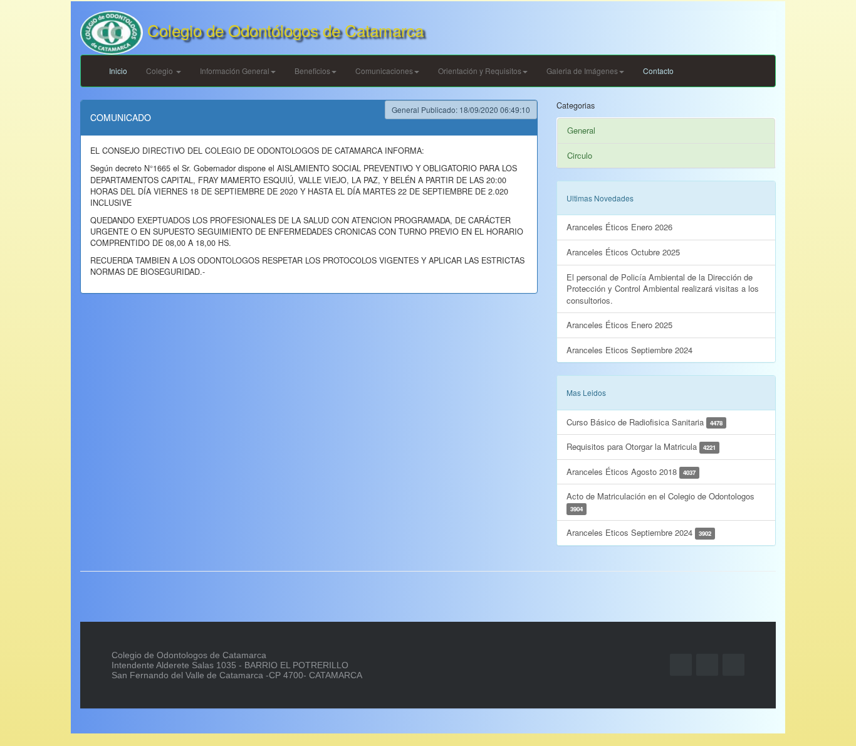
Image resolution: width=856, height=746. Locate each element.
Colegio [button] (160, 70)
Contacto (658, 70)
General (581, 130)
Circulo (579, 155)
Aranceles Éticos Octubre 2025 (623, 252)
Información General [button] (234, 70)
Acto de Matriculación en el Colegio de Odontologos (660, 501)
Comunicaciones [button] (384, 70)
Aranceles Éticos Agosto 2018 (631, 471)
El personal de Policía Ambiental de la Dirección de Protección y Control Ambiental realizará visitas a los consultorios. (662, 288)
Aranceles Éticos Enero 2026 (619, 227)
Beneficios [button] (312, 70)
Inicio (118, 70)
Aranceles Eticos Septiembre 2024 (629, 350)
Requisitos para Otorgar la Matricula (641, 446)
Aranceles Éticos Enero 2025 (619, 325)
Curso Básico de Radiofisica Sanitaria (644, 422)
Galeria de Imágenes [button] (582, 70)
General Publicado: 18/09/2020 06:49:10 (461, 109)
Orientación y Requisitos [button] (479, 70)
